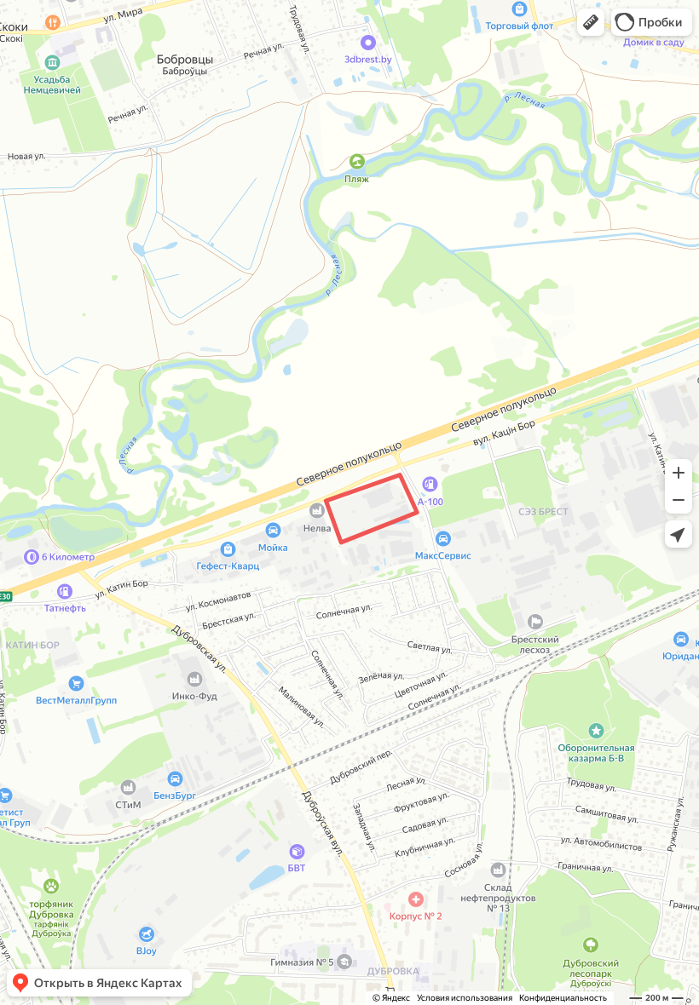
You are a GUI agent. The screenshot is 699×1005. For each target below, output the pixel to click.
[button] (590, 22)
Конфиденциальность (563, 997)
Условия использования (464, 997)
